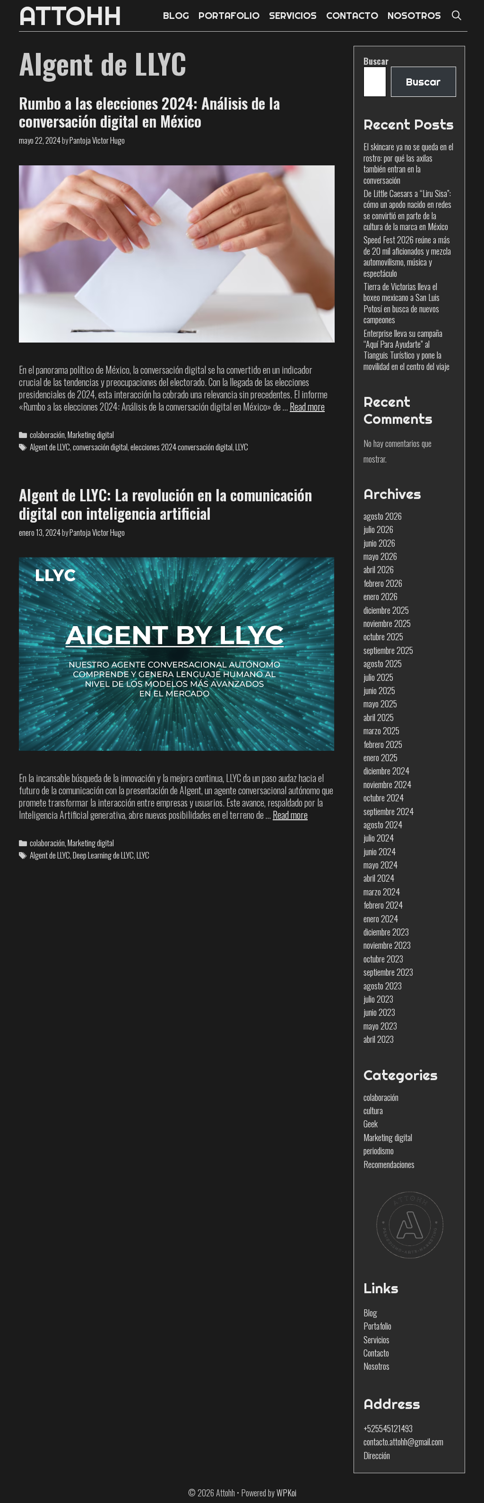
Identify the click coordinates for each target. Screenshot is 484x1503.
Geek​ (370, 1123)
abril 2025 (378, 717)
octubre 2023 (383, 959)
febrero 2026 (382, 583)
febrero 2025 (382, 744)
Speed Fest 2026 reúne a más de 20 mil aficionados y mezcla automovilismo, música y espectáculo (407, 256)
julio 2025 (378, 677)
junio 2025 (379, 690)
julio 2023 (378, 999)
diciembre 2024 (386, 770)
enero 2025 (380, 757)
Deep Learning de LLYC (103, 855)
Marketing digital (91, 434)
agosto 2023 (382, 985)
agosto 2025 (382, 663)
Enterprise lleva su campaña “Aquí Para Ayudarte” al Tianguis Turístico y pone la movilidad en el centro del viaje (406, 349)
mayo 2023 (380, 1026)
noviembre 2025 (387, 623)
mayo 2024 (380, 865)
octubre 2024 (383, 797)
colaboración (47, 434)
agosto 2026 (382, 516)
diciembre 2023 (386, 932)
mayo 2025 (380, 703)
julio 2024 (378, 838)
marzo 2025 (381, 730)
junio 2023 (379, 1012)
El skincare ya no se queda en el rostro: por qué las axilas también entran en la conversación (408, 163)
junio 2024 (379, 851)
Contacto (376, 1353)
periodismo (378, 1150)
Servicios (376, 1339)
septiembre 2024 (388, 811)
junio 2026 (379, 543)
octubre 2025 (383, 636)
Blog (370, 1312)
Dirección (376, 1455)
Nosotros (376, 1366)
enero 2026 (380, 596)
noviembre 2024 (387, 784)
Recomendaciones (389, 1164)
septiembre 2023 (388, 972)
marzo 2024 (381, 891)
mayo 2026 (380, 556)
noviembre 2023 (387, 945)
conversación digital (100, 447)
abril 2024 (378, 878)
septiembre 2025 (388, 650)
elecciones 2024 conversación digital (181, 447)
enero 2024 (380, 918)
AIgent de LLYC (50, 447)
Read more (307, 406)
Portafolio (377, 1326)
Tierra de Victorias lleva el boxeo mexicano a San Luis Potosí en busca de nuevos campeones (401, 303)
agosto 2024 (382, 824)
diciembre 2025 (386, 610)
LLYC (241, 447)
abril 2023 (378, 1039)
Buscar (376, 61)
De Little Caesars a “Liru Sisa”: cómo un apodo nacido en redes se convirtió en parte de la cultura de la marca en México (407, 209)
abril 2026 (378, 569)
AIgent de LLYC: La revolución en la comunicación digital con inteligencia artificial (165, 503)
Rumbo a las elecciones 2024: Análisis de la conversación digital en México (149, 112)
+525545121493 (388, 1428)
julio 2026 (378, 529)
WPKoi (286, 1492)
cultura (373, 1110)
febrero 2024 (383, 905)
